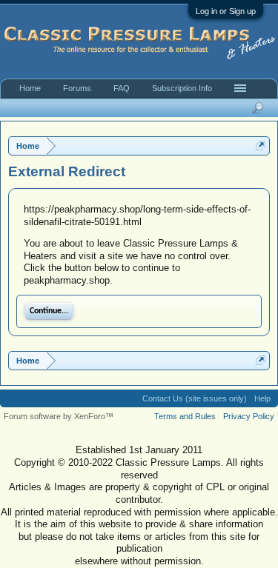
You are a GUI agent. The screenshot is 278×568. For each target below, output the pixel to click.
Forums (77, 88)
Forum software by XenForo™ (58, 416)
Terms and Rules (185, 416)
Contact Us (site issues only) (194, 398)
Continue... (49, 311)
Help (262, 398)
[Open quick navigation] (260, 145)
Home (30, 88)
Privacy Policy (248, 416)
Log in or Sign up (226, 11)
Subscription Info (182, 88)
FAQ (121, 88)
